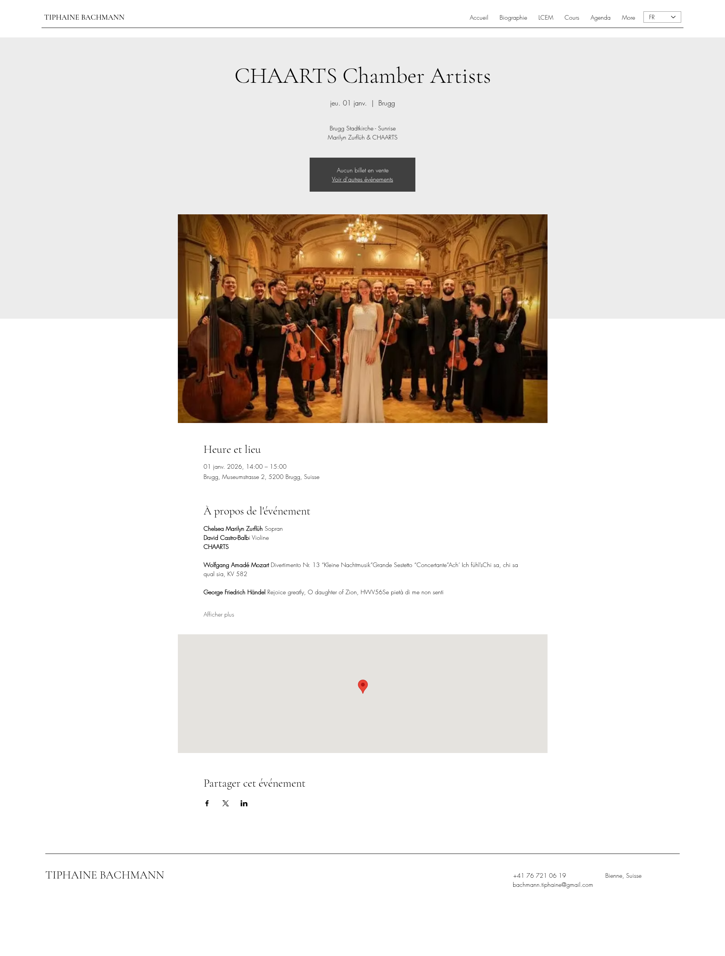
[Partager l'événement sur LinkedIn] (244, 803)
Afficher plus (219, 614)
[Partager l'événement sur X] (225, 803)
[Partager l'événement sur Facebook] (207, 803)
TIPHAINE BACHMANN (84, 17)
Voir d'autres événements (362, 179)
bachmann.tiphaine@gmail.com (553, 884)
